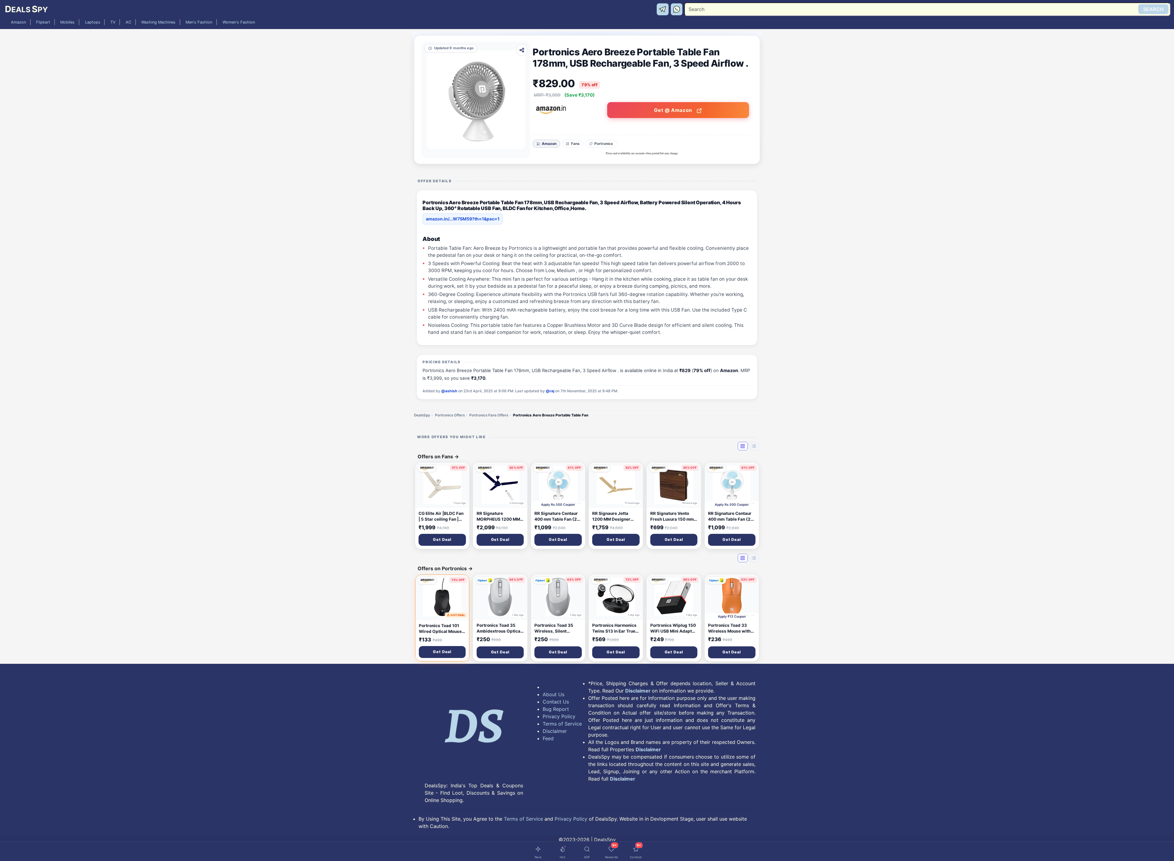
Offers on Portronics (445, 568)
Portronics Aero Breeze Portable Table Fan (550, 415)
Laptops (92, 22)
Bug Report (556, 709)
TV (113, 22)
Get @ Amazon (673, 110)
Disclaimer (555, 731)
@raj (550, 391)
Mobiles (67, 22)
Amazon (18, 22)
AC (128, 22)
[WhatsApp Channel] (677, 9)
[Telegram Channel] (663, 9)
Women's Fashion (239, 22)
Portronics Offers (450, 415)
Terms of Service (562, 724)
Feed (548, 738)
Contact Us (556, 702)
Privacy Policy (559, 716)
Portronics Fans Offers (488, 415)
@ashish (449, 391)
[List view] (754, 446)
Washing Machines (158, 22)
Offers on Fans (438, 456)
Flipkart (43, 22)
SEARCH (1153, 9)
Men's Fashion (199, 22)
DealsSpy (422, 415)
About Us (553, 694)
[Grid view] (743, 446)
